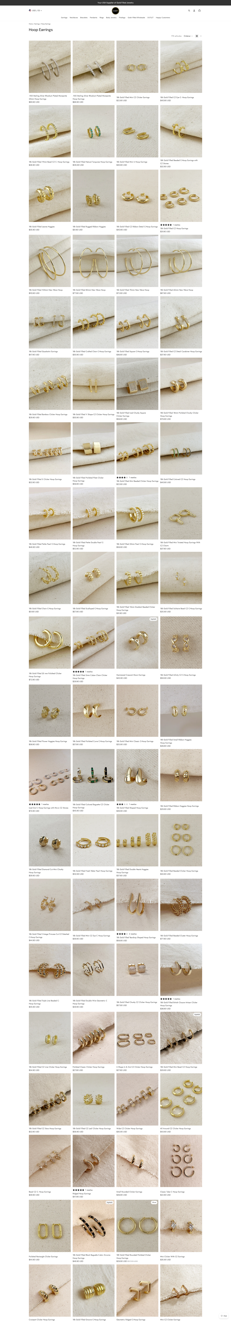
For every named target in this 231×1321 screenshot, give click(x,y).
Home (31, 24)
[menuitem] (64, 17)
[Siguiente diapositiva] (67, 66)
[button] (188, 36)
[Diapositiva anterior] (32, 66)
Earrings (37, 24)
